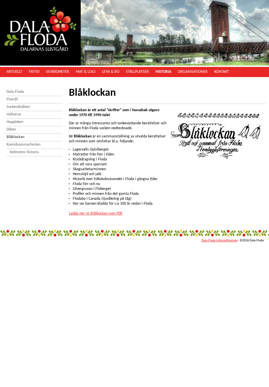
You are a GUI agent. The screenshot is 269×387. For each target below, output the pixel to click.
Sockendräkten (18, 107)
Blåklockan (15, 137)
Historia (163, 72)
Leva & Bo (110, 72)
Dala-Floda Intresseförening (219, 240)
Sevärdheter (57, 72)
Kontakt (221, 72)
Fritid (34, 72)
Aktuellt (14, 72)
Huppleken (15, 122)
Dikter (11, 130)
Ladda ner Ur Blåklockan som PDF (96, 213)
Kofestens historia (24, 152)
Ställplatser (137, 72)
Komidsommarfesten (23, 145)
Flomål (12, 99)
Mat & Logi (85, 72)
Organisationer (193, 72)
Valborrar (14, 114)
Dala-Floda (15, 92)
